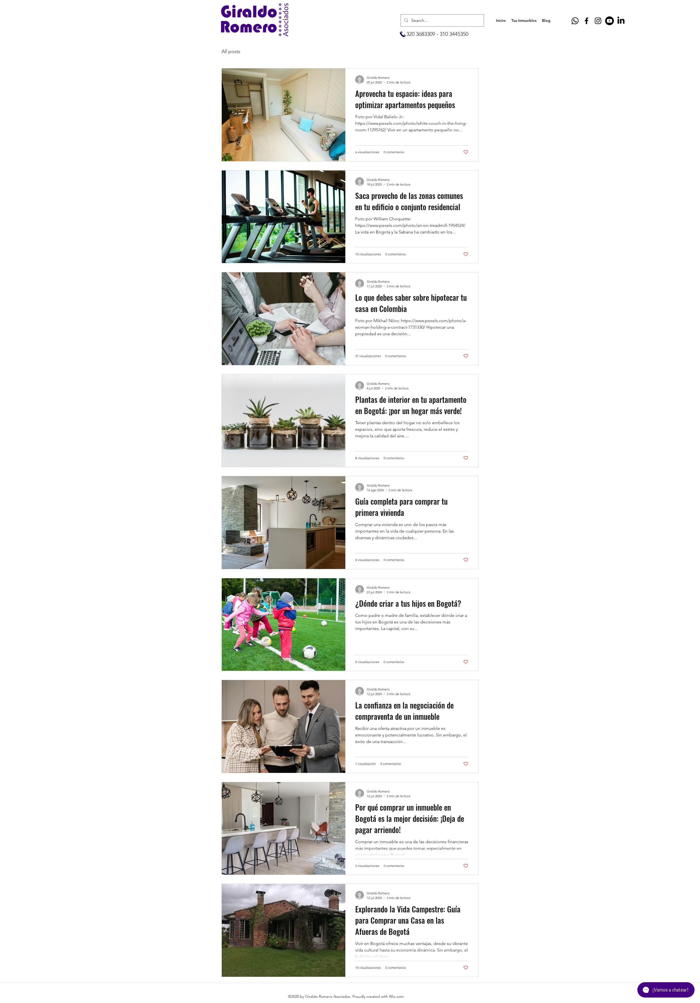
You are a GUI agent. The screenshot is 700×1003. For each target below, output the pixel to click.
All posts (230, 51)
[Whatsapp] (575, 20)
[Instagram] (598, 20)
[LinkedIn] (621, 20)
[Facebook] (586, 20)
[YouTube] (609, 20)
